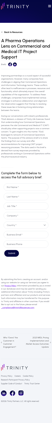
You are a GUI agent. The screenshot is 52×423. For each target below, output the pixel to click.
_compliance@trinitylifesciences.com (17, 307)
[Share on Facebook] (10, 64)
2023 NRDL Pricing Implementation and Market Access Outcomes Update (36, 342)
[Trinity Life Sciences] (14, 367)
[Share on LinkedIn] (15, 64)
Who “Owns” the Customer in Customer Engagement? (9, 342)
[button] (49, 6)
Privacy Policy (10, 285)
